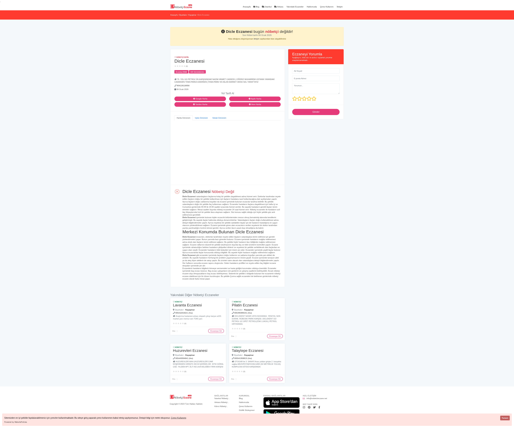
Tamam (505, 418)
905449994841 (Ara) (184, 358)
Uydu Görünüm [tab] (201, 118)
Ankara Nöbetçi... (221, 402)
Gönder (316, 112)
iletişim (257, 39)
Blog (257, 7)
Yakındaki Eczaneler (295, 7)
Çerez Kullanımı (178, 418)
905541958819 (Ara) (243, 358)
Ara (173, 331)
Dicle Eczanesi (203, 15)
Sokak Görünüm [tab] (219, 118)
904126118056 (183, 85)
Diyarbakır (183, 15)
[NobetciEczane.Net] (181, 6)
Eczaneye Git (216, 331)
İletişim (339, 7)
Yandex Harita (201, 104)
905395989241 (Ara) (243, 313)
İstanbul (268, 7)
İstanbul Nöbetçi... (222, 398)
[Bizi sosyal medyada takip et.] (305, 407)
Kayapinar (192, 15)
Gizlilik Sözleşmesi (246, 410)
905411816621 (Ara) (184, 313)
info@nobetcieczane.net (317, 398)
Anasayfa (246, 7)
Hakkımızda (311, 7)
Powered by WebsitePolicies (15, 422)
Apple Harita (255, 99)
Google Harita (201, 99)
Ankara (280, 7)
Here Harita (256, 104)
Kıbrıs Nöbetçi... (221, 406)
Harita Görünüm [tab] (183, 118)
